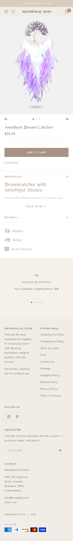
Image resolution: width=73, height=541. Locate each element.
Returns (17, 239)
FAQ (43, 355)
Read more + (36, 206)
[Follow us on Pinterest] (17, 416)
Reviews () (11, 217)
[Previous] (6, 119)
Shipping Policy (50, 375)
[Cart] (67, 11)
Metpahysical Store (52, 334)
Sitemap (45, 368)
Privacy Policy (49, 388)
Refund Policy (49, 382)
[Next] (67, 119)
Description (13, 176)
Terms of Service (50, 395)
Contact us (47, 361)
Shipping (17, 230)
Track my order (49, 348)
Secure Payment (21, 249)
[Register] (60, 450)
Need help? (11, 162)
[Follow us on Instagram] (8, 416)
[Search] (13, 11)
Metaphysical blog (51, 341)
